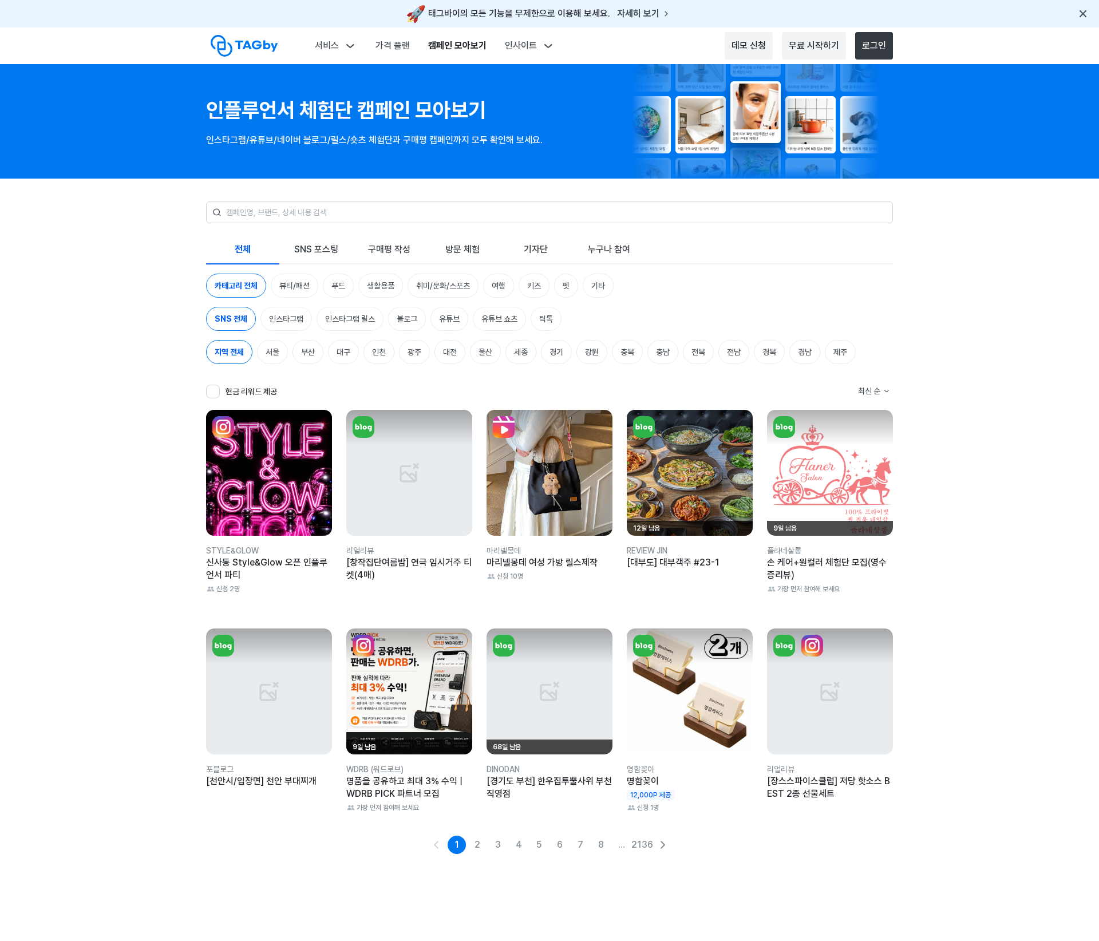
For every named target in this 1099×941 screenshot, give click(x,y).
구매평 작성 (389, 249)
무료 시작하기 (814, 45)
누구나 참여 (609, 249)
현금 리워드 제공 (251, 391)
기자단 (536, 249)
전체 (243, 249)
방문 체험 (462, 249)
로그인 (874, 45)
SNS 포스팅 (316, 249)
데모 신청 (749, 45)
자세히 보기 (638, 13)
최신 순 (869, 391)
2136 (642, 844)
